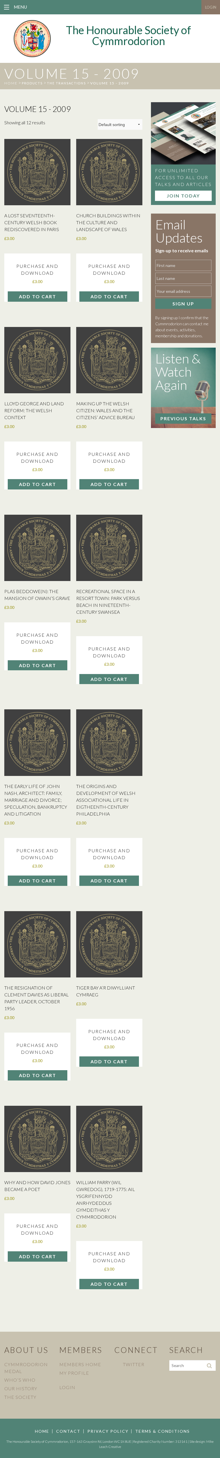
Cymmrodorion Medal (26, 1368)
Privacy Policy (108, 1431)
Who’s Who (20, 1380)
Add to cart (37, 296)
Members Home (80, 1364)
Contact (68, 1431)
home (10, 83)
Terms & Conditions (162, 1431)
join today (183, 195)
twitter (133, 1364)
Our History (20, 1388)
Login (210, 7)
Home (42, 1431)
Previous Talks (183, 418)
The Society (20, 1397)
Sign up (183, 303)
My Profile (74, 1373)
